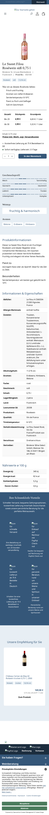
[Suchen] (31, 13)
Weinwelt (40, 2)
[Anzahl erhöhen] (12, 156)
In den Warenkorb (32, 156)
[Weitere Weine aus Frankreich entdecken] (7, 653)
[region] (24, 46)
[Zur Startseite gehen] (24, 9)
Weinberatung (10, 763)
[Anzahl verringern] (4, 156)
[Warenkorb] (43, 13)
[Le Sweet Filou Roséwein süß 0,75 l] (24, 46)
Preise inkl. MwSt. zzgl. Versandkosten (20, 137)
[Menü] (5, 13)
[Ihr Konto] (37, 13)
